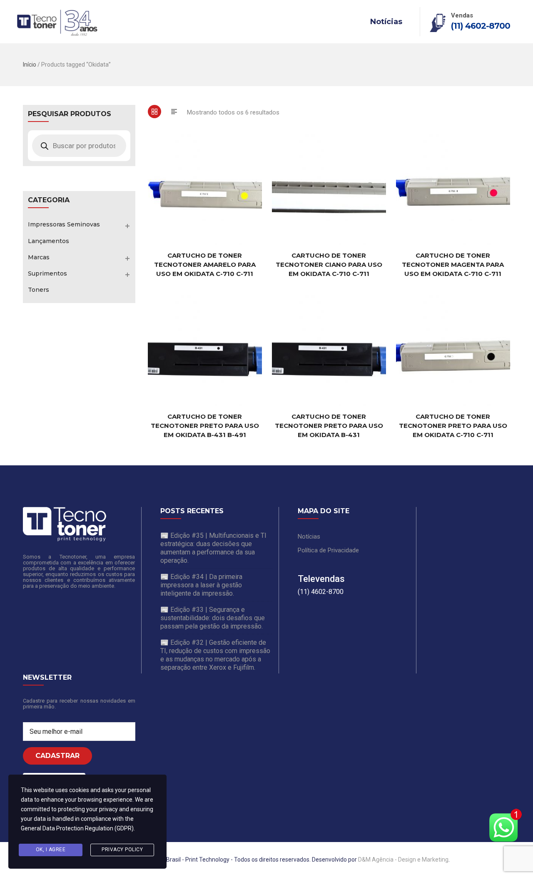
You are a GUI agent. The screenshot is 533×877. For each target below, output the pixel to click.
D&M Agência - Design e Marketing (403, 859)
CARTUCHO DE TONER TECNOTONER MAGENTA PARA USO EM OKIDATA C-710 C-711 (453, 264)
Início (29, 64)
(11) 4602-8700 (480, 26)
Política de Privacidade (328, 550)
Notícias (386, 21)
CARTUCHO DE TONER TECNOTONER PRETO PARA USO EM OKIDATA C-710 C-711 (453, 425)
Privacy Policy (122, 849)
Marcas (39, 257)
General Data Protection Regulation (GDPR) (77, 828)
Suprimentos (47, 273)
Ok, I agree (51, 849)
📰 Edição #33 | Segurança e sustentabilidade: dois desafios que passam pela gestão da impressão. (212, 618)
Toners (38, 289)
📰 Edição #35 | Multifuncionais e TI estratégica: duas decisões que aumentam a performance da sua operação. (213, 548)
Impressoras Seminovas (64, 224)
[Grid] (154, 111)
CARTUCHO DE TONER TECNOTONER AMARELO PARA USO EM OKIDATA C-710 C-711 (205, 264)
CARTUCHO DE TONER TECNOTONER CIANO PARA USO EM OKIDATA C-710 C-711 (329, 264)
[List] (174, 111)
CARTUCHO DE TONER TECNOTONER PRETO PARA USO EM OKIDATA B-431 (329, 425)
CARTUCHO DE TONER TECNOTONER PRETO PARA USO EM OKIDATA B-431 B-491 (205, 425)
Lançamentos (48, 241)
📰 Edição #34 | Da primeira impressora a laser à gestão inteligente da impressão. (201, 585)
